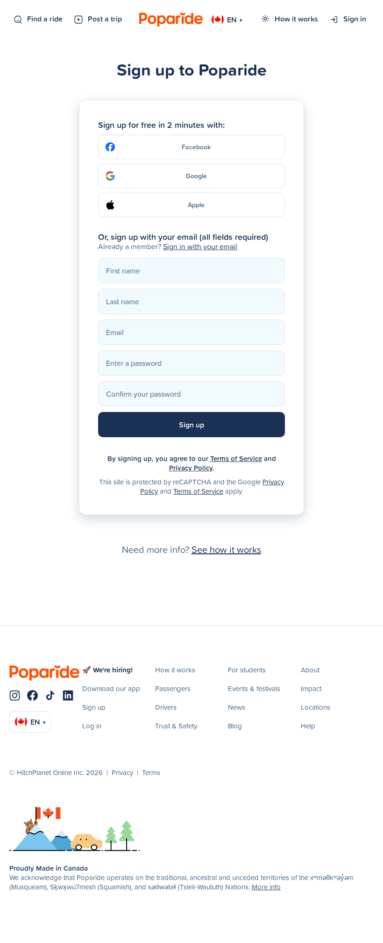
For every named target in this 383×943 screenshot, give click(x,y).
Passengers (173, 688)
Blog (235, 726)
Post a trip (105, 19)
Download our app (111, 688)
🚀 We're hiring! (107, 670)
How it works (296, 19)
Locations (315, 707)
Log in (91, 726)
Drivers (166, 707)
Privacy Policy (191, 468)
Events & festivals (254, 688)
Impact (311, 688)
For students (247, 670)
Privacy (122, 772)
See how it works (226, 549)
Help (308, 726)
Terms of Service (236, 458)
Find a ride (45, 19)
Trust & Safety (176, 726)
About (310, 670)
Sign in (354, 19)
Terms (151, 772)
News (236, 707)
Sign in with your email (200, 246)
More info (266, 887)
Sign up (94, 707)
